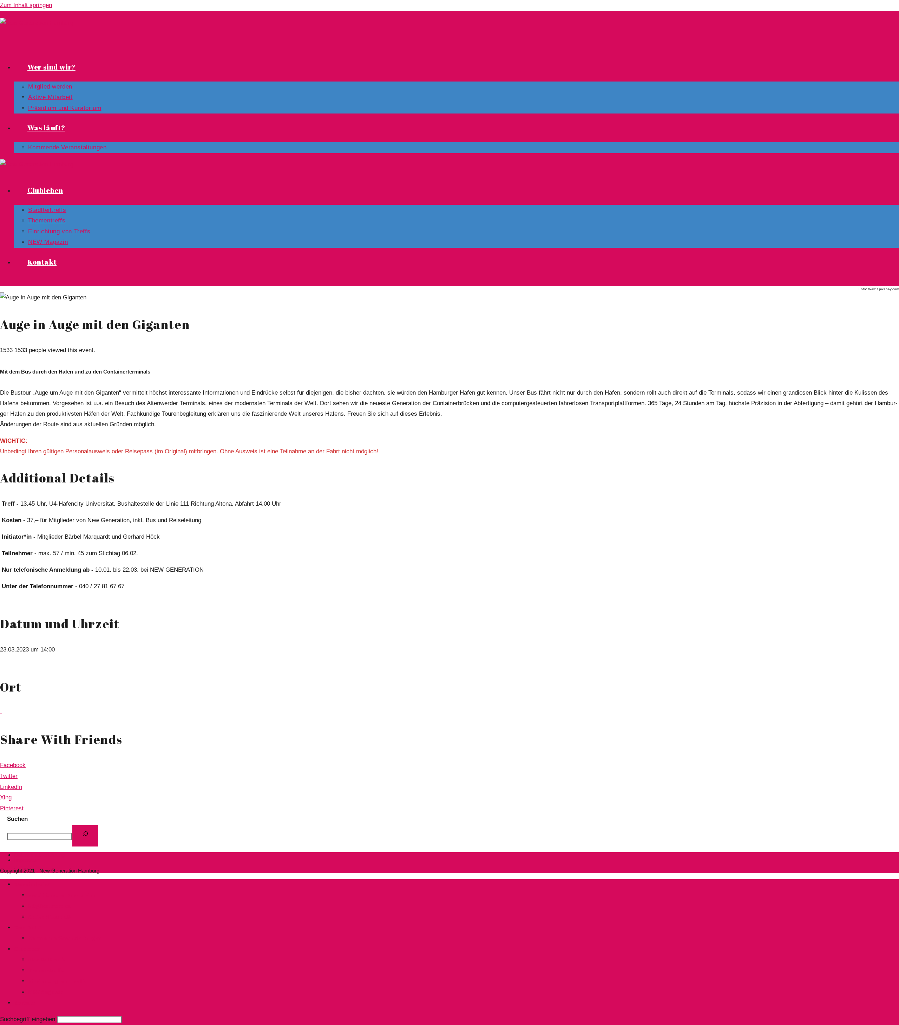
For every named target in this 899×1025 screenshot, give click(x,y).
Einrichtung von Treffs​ (57, 981)
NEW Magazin (45, 991)
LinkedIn (11, 787)
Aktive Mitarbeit (49, 916)
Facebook (13, 765)
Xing (6, 797)
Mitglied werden (49, 905)
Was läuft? (28, 927)
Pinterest (12, 808)
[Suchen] (85, 836)
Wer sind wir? (32, 884)
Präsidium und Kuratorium (62, 895)
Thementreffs (46, 970)
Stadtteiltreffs (46, 959)
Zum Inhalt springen (26, 5)
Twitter (9, 776)
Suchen (17, 819)
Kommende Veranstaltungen (64, 937)
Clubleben (27, 948)
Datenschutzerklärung (39, 855)
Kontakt (24, 1002)
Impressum (27, 860)
